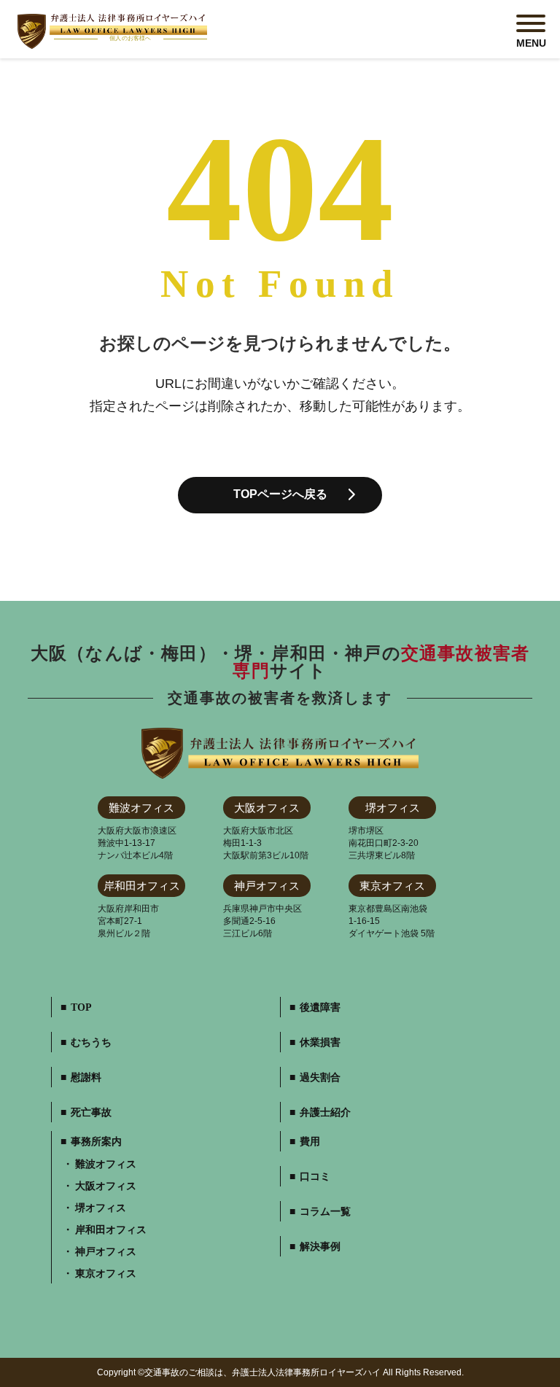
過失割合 (320, 1078)
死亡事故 (91, 1113)
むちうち (91, 1043)
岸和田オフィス (111, 1230)
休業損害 (320, 1043)
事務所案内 (96, 1142)
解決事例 (320, 1247)
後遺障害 (320, 1008)
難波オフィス (105, 1164)
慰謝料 (86, 1078)
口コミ (315, 1177)
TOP (81, 1008)
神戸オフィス (105, 1252)
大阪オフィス (105, 1186)
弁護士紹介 (325, 1113)
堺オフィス (100, 1208)
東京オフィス (105, 1274)
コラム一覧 (325, 1212)
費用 (310, 1142)
